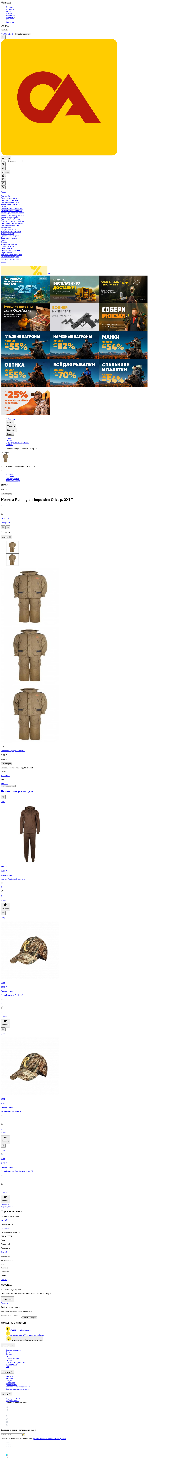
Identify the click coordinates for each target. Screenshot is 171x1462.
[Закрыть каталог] (3, 187)
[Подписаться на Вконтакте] (7, 1408)
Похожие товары (11, 791)
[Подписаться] (23, 1434)
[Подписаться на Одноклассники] (7, 1417)
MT (2, 776)
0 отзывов (9, 474)
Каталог (7, 158)
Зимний (4, 1252)
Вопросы (4, 1303)
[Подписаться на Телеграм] (7, 1411)
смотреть (28, 791)
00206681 (5, 538)
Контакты (5, 1394)
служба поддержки (23, 34)
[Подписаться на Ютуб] (7, 1422)
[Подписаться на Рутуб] (7, 1425)
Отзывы (4, 1280)
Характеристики (12, 479)
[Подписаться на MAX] (7, 1419)
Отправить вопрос (29, 1317)
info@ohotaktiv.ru (12, 1401)
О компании (6, 1372)
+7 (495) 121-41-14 (8, 34)
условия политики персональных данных (49, 1439)
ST (6, 784)
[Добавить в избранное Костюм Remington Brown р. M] (3, 797)
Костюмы (9, 445)
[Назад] (3, 37)
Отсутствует (6, 494)
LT (5, 776)
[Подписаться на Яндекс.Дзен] (7, 1414)
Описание (10, 477)
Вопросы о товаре (13, 481)
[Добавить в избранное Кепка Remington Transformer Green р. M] (3, 1146)
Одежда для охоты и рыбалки (17, 443)
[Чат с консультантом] (3, 183)
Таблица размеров (8, 786)
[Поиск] (3, 164)
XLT (8, 776)
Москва (7, 3)
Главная (11, 419)
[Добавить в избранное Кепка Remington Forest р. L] (3, 1029)
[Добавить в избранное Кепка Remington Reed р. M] (3, 913)
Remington (5, 1228)
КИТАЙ (4, 1220)
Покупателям (6, 1346)
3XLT (3, 784)
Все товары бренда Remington (13, 751)
